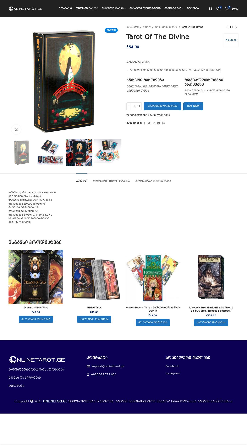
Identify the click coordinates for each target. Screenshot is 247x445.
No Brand (231, 40)
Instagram (173, 373)
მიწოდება (16, 386)
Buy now (193, 106)
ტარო (147, 27)
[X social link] (148, 123)
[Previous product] (227, 27)
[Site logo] (25, 8)
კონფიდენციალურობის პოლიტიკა (36, 370)
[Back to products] (231, 27)
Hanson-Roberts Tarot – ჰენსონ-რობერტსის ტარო (152, 309)
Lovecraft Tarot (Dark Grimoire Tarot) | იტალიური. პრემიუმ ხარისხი (211, 309)
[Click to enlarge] (16, 129)
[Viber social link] (163, 123)
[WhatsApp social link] (153, 123)
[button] (36, 319)
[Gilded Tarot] (94, 277)
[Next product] (236, 27)
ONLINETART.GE (55, 401)
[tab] (81, 179)
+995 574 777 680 (103, 374)
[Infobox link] (153, 85)
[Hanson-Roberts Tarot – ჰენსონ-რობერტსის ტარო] (152, 277)
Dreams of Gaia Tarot (36, 308)
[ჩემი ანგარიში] (210, 9)
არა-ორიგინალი (166, 27)
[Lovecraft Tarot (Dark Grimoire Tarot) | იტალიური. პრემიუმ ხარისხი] (211, 277)
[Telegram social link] (158, 123)
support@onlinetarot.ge (108, 366)
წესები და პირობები (24, 378)
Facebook (172, 366)
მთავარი (132, 27)
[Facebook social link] (144, 123)
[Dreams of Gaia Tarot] (35, 277)
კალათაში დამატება (163, 106)
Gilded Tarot (94, 308)
